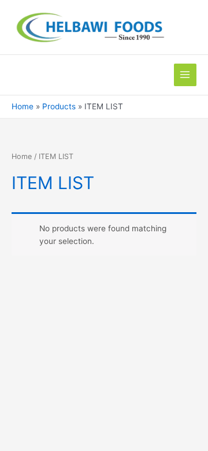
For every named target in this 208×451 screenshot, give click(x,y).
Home (22, 156)
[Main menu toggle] (185, 75)
